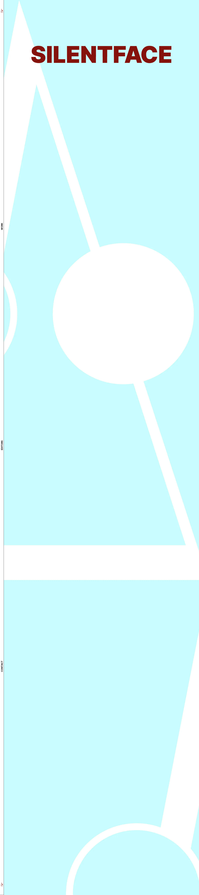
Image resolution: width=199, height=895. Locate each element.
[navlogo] (2, 10)
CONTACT (2, 666)
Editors (2, 445)
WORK (2, 226)
